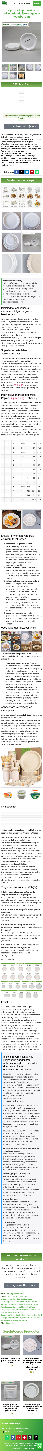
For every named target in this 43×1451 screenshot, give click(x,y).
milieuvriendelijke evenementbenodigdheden (13, 1313)
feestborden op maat (10, 1307)
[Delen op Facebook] (16, 172)
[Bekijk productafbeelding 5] (38, 67)
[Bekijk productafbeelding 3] (21, 67)
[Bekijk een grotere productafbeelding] (21, 42)
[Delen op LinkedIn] (26, 172)
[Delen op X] (21, 172)
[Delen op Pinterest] (32, 172)
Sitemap (31, 1448)
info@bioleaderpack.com (20, 1428)
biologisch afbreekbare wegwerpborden (14, 1297)
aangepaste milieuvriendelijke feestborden (19, 1304)
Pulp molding (16, 398)
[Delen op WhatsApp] (37, 172)
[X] (36, 1437)
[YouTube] (18, 1437)
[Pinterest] (24, 1437)
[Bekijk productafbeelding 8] (21, 76)
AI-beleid (24, 1448)
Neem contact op (11, 1423)
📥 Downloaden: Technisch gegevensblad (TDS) (22, 116)
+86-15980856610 (20, 1432)
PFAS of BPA (19, 385)
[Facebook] (13, 1437)
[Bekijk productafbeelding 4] (30, 67)
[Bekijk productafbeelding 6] (5, 76)
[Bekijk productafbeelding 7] (13, 76)
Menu (37, 3)
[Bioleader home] (5, 3)
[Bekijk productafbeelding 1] (5, 67)
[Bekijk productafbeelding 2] (13, 67)
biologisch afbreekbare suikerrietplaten (21, 1319)
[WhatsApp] (7, 1437)
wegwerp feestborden (11, 1309)
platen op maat (28, 1307)
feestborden (31, 1315)
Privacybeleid (14, 1448)
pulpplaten (27, 1317)
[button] (21, 197)
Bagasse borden (16, 1293)
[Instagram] (30, 1437)
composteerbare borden (27, 1301)
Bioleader (10, 1323)
